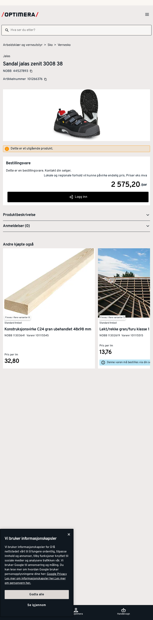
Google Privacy (57, 574)
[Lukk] (69, 534)
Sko (50, 45)
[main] (37, 573)
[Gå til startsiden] (19, 14)
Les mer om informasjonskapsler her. (30, 578)
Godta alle (36, 594)
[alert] (76, 148)
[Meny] (147, 14)
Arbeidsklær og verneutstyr (23, 45)
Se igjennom (36, 605)
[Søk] (5, 30)
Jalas (6, 56)
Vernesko (64, 45)
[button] (76, 215)
